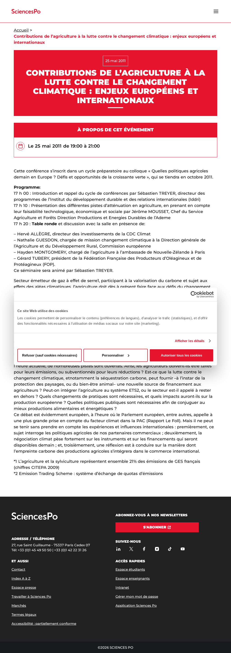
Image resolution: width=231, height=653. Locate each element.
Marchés (19, 605)
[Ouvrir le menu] (216, 11)
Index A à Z (21, 578)
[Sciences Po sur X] (131, 549)
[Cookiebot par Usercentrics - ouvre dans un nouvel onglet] (194, 294)
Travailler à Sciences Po (31, 596)
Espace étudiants (130, 569)
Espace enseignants (133, 578)
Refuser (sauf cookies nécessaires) (49, 355)
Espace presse (24, 587)
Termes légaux (24, 614)
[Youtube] (182, 549)
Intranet (122, 587)
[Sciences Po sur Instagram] (157, 549)
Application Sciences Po (136, 605)
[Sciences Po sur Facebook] (144, 549)
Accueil (21, 30)
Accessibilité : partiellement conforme (44, 623)
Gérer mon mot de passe (137, 596)
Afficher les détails (190, 341)
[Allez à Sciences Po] (35, 518)
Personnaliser (113, 355)
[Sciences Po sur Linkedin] (118, 549)
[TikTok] (170, 549)
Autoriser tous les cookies (181, 355)
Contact (18, 569)
